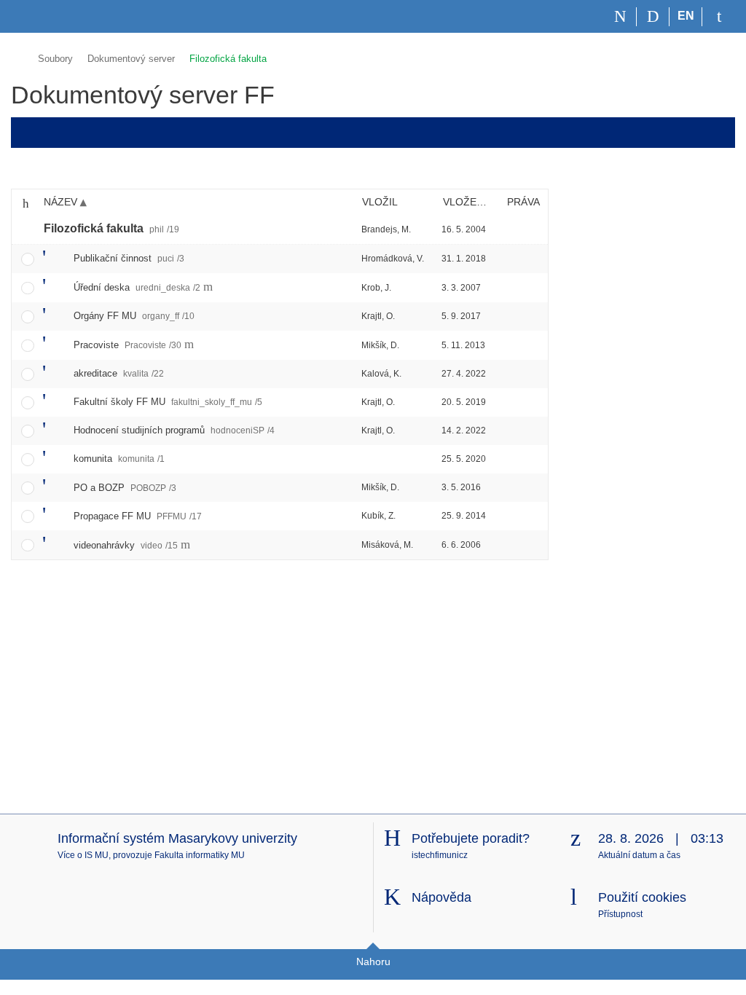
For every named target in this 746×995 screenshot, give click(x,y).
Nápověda (441, 897)
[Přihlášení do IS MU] (718, 16)
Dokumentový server (131, 58)
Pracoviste (127, 344)
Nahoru (373, 961)
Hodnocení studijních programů (174, 430)
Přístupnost (620, 914)
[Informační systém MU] (17, 56)
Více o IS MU (83, 855)
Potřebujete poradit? (471, 838)
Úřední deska (137, 287)
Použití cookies (642, 897)
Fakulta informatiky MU (199, 855)
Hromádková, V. (392, 258)
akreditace (119, 373)
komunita (119, 458)
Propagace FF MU (138, 516)
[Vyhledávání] (653, 16)
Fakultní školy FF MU (168, 401)
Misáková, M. (387, 545)
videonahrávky (126, 545)
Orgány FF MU (134, 315)
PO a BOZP (125, 487)
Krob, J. (376, 288)
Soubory (55, 58)
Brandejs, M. (386, 229)
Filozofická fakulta (228, 58)
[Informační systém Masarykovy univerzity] (37, 16)
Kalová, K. (381, 374)
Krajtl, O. (378, 316)
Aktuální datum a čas (639, 855)
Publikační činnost (129, 258)
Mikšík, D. (380, 345)
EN (686, 15)
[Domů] (620, 16)
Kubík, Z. (378, 516)
